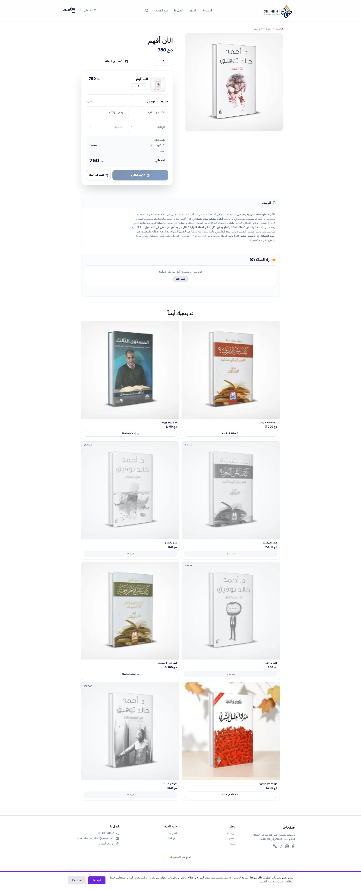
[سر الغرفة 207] (130, 731)
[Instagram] (287, 846)
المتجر (192, 10)
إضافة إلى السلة (229, 433)
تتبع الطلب (162, 10)
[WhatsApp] (275, 846)
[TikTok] (281, 846)
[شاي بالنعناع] (130, 490)
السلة (233, 843)
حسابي (87, 10)
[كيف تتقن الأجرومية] (130, 611)
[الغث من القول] (231, 611)
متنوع (269, 28)
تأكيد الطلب (138, 175)
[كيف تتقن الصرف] (231, 370)
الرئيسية (207, 10)
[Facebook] (293, 846)
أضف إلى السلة (114, 61)
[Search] (146, 10)
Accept (97, 880)
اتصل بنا (178, 10)
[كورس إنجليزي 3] (130, 370)
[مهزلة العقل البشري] (231, 731)
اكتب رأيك (181, 279)
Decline (77, 880)
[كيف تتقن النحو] (231, 490)
